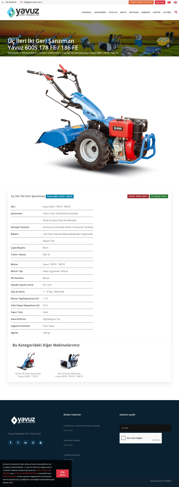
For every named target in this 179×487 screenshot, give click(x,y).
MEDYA (123, 12)
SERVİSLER (133, 12)
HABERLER (145, 12)
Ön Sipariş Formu (159, 196)
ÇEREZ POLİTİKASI (10, 476)
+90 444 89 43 (10, 2)
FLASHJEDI (166, 481)
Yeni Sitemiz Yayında (72, 440)
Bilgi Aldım (62, 473)
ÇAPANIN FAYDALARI (72, 455)
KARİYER (156, 12)
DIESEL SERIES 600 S (50, 52)
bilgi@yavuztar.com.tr (33, 2)
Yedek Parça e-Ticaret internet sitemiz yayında (82, 426)
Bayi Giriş (160, 2)
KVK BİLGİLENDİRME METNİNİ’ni (26, 473)
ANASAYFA (13, 52)
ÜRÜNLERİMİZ (100, 12)
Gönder (128, 447)
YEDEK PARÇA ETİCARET (141, 2)
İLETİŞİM (167, 12)
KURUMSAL (86, 12)
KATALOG (113, 12)
